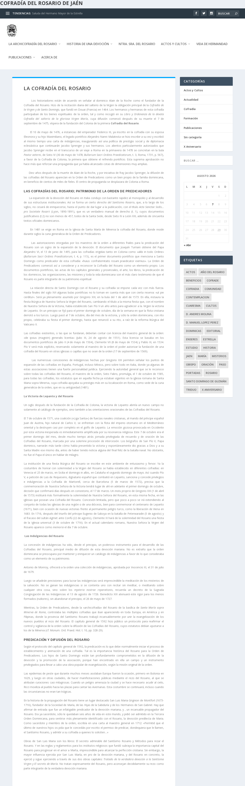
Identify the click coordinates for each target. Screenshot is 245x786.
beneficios (193, 280)
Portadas (193, 373)
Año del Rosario (213, 272)
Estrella (209, 339)
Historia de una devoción (88, 44)
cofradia (192, 289)
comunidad (213, 289)
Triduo (191, 389)
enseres (192, 339)
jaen (189, 356)
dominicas (193, 331)
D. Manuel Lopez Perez (202, 322)
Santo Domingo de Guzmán (206, 381)
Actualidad (191, 99)
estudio (192, 347)
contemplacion (197, 297)
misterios (219, 356)
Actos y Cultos (174, 44)
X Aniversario (192, 146)
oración (207, 364)
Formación (191, 118)
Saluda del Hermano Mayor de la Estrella (57, 13)
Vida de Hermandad (212, 44)
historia (209, 347)
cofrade (213, 280)
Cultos (211, 305)
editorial (213, 331)
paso (222, 364)
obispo (191, 364)
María (202, 356)
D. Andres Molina (198, 314)
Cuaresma (193, 305)
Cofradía (190, 109)
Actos (190, 272)
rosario (211, 373)
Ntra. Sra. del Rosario (137, 44)
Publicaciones (20, 57)
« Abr (187, 245)
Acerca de (49, 57)
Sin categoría (193, 137)
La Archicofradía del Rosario (33, 44)
